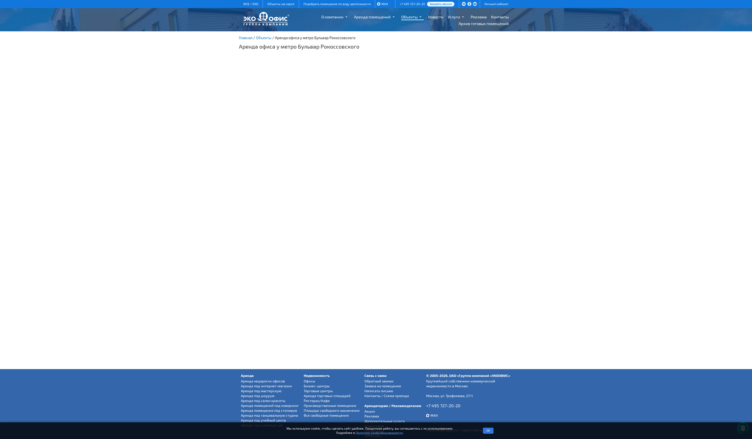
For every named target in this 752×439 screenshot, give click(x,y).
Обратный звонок (379, 381)
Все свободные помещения (326, 415)
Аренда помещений (372, 16)
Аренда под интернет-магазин (266, 386)
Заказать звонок (440, 4)
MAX (384, 4)
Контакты (500, 16)
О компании (332, 16)
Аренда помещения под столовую (269, 410)
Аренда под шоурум (257, 396)
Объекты (409, 16)
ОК (488, 430)
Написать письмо (378, 391)
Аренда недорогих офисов (263, 381)
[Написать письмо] (475, 4)
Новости (435, 16)
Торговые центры (318, 391)
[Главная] (266, 24)
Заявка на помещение (382, 386)
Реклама (479, 16)
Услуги (454, 16)
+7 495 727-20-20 (412, 4)
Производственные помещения (330, 405)
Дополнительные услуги (384, 421)
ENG (255, 4)
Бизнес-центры (317, 386)
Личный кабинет (496, 4)
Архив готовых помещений (484, 23)
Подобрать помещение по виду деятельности (337, 4)
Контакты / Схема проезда (386, 396)
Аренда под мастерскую (261, 391)
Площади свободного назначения (332, 410)
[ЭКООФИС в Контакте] (463, 4)
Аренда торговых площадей (327, 396)
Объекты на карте (280, 4)
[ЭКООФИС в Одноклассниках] (469, 4)
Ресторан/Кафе (317, 400)
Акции (369, 411)
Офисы (309, 381)
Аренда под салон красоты (263, 400)
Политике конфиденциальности (379, 433)
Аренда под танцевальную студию (269, 415)
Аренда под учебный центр (263, 420)
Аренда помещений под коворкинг (270, 405)
